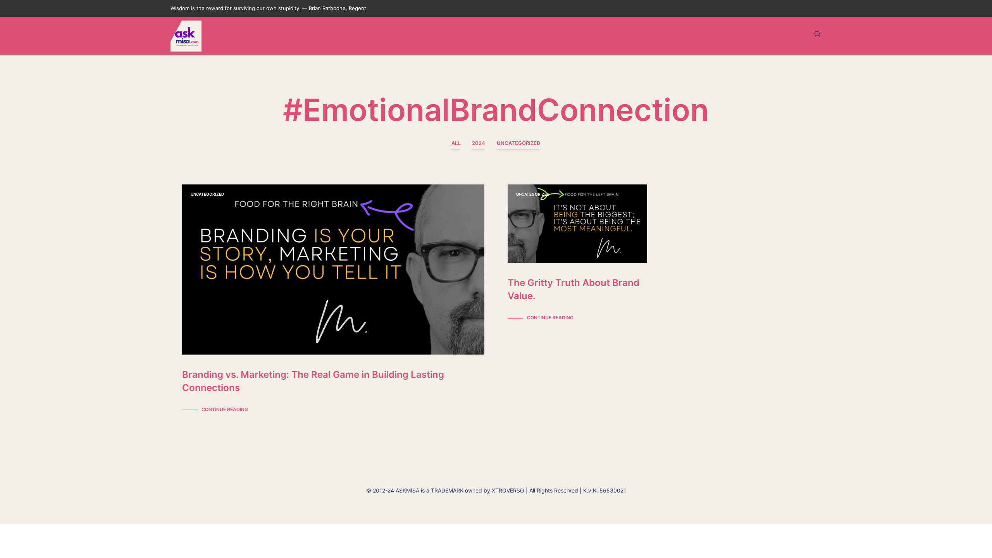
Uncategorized (518, 143)
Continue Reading (225, 409)
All (455, 143)
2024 (478, 143)
